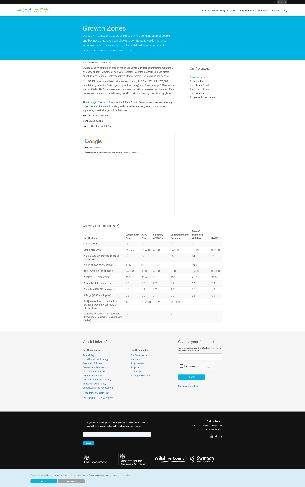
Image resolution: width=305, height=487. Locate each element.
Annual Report (90, 355)
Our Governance (138, 355)
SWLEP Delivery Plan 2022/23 (98, 398)
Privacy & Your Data (140, 375)
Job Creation (197, 93)
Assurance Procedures (95, 371)
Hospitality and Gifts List (96, 393)
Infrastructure (197, 81)
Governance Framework (95, 367)
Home (85, 63)
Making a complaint (188, 386)
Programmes (245, 10)
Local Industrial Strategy (95, 359)
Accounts (135, 359)
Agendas (87, 363)
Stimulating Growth (200, 85)
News (234, 10)
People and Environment (203, 97)
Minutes (98, 363)
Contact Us (136, 371)
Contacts (275, 10)
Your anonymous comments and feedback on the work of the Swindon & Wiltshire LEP (199, 349)
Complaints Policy (92, 375)
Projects (134, 367)
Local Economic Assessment (98, 387)
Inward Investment (199, 89)
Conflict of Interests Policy (97, 379)
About (204, 10)
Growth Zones (105, 63)
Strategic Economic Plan (100, 102)
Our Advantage (219, 10)
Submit (191, 377)
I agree (44, 481)
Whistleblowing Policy (94, 383)
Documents (262, 10)
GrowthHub (282, 2)
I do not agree (71, 481)
